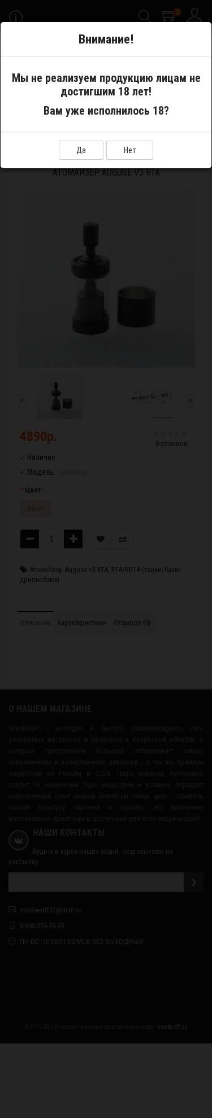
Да (81, 150)
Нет (130, 150)
